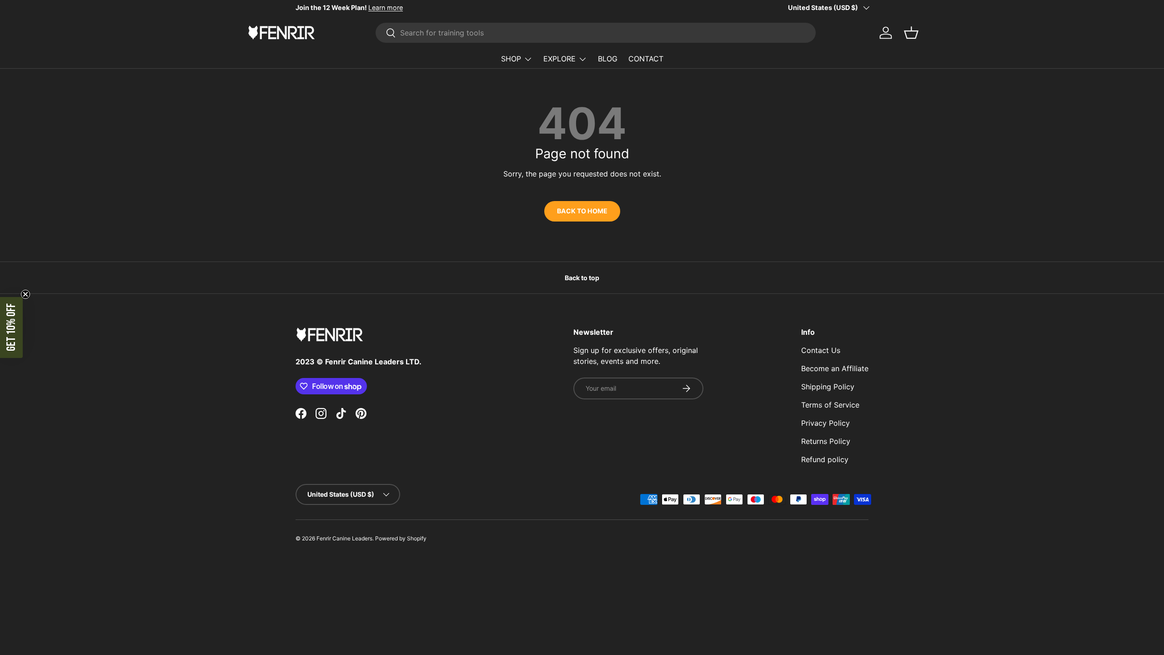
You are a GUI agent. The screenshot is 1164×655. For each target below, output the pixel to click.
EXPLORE (559, 58)
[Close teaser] (25, 294)
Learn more (385, 7)
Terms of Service (830, 404)
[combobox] (596, 33)
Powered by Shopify (400, 538)
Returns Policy (825, 441)
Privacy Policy (825, 423)
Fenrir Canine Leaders (344, 538)
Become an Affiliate (834, 368)
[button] (11, 327)
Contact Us (820, 350)
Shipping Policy (827, 386)
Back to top (582, 278)
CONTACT (645, 58)
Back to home (582, 211)
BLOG (607, 58)
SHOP (511, 58)
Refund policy (824, 459)
